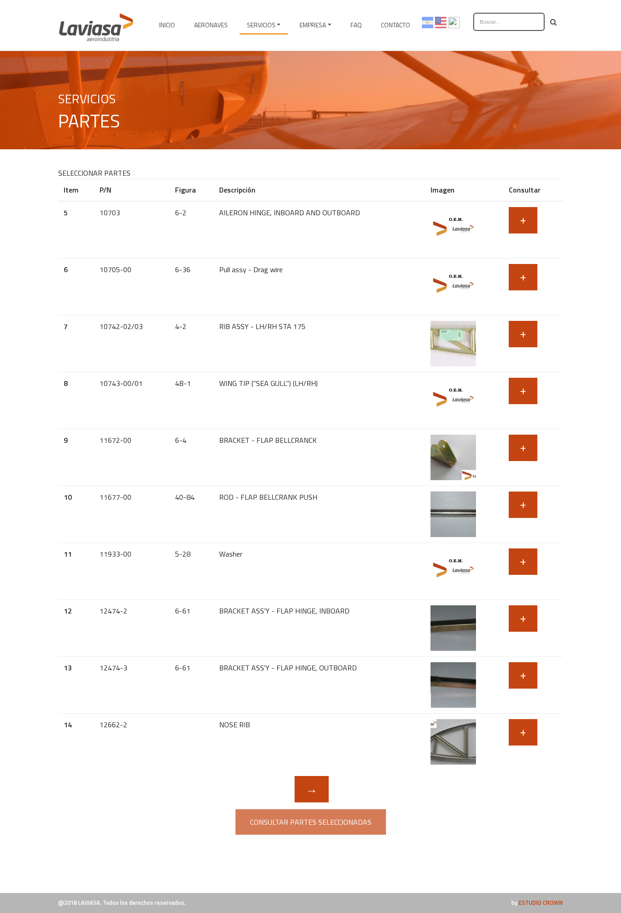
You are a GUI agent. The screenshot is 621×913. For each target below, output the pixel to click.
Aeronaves (211, 25)
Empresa (313, 25)
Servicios (261, 25)
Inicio (167, 25)
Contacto (395, 25)
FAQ (356, 25)
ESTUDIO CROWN (541, 902)
